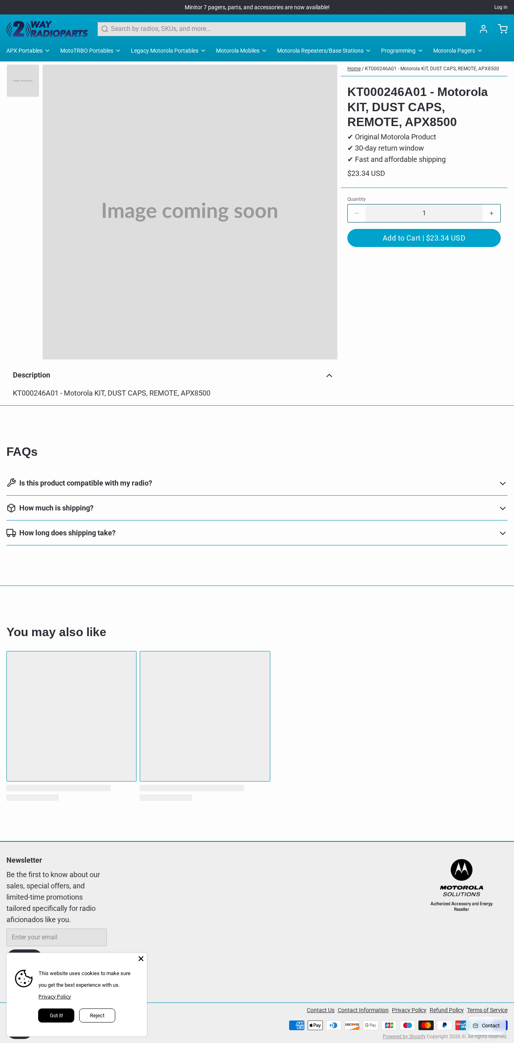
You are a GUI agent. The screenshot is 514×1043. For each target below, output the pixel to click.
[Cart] (500, 29)
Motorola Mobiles (237, 50)
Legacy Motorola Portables (164, 50)
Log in (501, 7)
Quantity (356, 199)
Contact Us (321, 1010)
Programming (398, 50)
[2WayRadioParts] (47, 29)
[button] (424, 238)
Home (354, 68)
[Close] (141, 959)
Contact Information (363, 1010)
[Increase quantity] (491, 213)
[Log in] (480, 29)
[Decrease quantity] (356, 213)
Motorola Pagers (454, 50)
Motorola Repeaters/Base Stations (320, 50)
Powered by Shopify (404, 1036)
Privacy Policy (409, 1010)
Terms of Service (487, 1010)
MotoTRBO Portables (86, 50)
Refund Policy (447, 1010)
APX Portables (24, 50)
